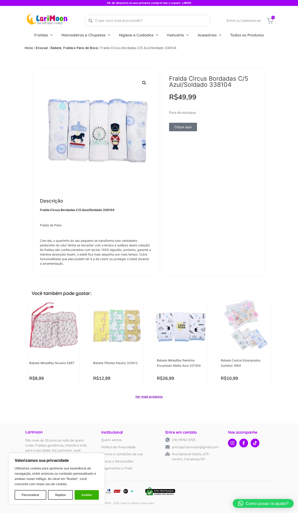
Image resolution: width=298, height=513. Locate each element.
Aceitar (87, 495)
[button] (144, 83)
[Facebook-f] (243, 443)
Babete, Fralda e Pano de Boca (74, 48)
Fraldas (41, 35)
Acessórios (207, 35)
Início (29, 48)
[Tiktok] (255, 443)
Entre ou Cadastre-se (244, 20)
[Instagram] (232, 443)
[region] (57, 478)
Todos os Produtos (247, 35)
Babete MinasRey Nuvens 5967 (51, 363)
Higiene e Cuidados (136, 35)
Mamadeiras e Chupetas (83, 35)
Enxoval (42, 48)
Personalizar (30, 495)
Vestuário (175, 35)
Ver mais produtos (149, 397)
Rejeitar (60, 495)
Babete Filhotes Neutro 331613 (115, 363)
